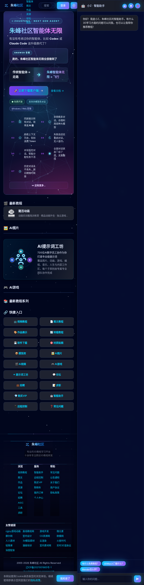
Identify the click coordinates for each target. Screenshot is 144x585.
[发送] (137, 578)
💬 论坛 (57, 374)
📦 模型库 (20, 353)
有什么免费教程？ (90, 563)
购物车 (37, 487)
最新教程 (15, 203)
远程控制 (38, 477)
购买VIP (38, 482)
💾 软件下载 (20, 342)
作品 (28, 9)
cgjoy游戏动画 (13, 531)
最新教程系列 (19, 301)
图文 (28, 5)
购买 (28, 22)
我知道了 (65, 578)
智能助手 (38, 472)
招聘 (20, 497)
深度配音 (10, 550)
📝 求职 (57, 385)
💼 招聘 (20, 385)
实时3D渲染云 (64, 545)
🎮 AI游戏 (56, 363)
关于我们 (54, 482)
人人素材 (10, 540)
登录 (63, 5)
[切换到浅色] (74, 5)
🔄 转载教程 (56, 332)
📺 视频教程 (20, 321)
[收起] (137, 5)
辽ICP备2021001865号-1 (39, 567)
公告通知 (54, 477)
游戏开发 (44, 531)
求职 (20, 512)
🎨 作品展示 (20, 332)
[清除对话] (131, 5)
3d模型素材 (29, 540)
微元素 (60, 531)
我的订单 (38, 492)
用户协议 (54, 487)
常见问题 (54, 472)
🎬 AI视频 (20, 363)
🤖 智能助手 (56, 395)
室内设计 (27, 535)
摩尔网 (9, 535)
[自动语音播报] (124, 6)
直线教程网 (28, 531)
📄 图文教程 (56, 321)
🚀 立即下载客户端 (28, 90)
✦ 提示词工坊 (20, 374)
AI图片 (14, 228)
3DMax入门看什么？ (114, 563)
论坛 (28, 18)
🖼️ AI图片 (56, 353)
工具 (20, 507)
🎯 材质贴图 (56, 342)
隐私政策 (54, 492)
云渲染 (43, 540)
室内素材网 (45, 545)
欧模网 (60, 535)
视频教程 (22, 472)
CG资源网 (45, 535)
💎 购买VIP (20, 395)
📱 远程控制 (20, 406)
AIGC (20, 502)
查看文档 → (57, 90)
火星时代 (61, 540)
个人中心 (38, 497)
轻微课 (9, 545)
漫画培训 (27, 545)
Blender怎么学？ (90, 569)
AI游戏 (14, 287)
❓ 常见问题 (56, 406)
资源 (28, 14)
